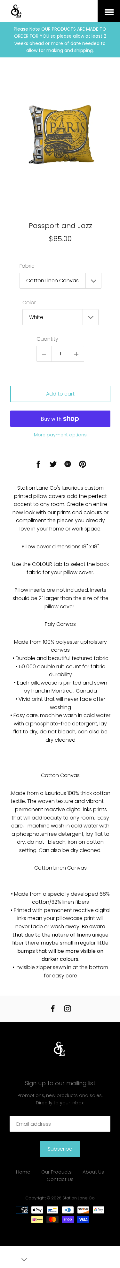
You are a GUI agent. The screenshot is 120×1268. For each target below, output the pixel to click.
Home (23, 1171)
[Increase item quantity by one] (76, 354)
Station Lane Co (78, 1198)
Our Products (56, 1171)
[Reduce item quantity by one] (44, 354)
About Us (93, 1171)
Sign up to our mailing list (60, 1083)
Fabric (27, 266)
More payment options (60, 435)
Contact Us (60, 1179)
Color (29, 302)
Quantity (47, 339)
